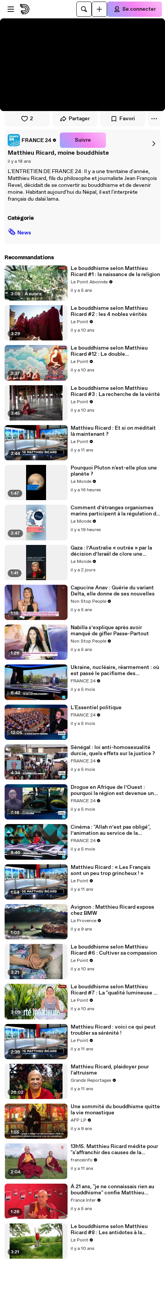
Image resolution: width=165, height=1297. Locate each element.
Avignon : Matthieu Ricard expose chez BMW (112, 910)
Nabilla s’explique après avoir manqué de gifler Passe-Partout (110, 631)
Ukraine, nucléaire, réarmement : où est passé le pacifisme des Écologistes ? (115, 670)
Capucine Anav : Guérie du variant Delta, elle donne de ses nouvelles (113, 591)
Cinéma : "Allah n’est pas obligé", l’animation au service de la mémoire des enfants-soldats (111, 830)
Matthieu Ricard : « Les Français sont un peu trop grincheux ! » (110, 870)
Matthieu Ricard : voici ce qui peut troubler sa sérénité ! (113, 1030)
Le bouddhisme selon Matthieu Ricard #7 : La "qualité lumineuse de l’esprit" (115, 990)
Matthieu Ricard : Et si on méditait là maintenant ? (113, 431)
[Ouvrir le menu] (11, 9)
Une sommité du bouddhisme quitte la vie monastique (115, 1110)
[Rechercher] (84, 9)
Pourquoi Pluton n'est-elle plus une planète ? (114, 471)
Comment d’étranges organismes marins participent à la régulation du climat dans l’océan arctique (115, 511)
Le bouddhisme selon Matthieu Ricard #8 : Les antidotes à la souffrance (109, 1229)
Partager (79, 118)
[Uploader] (99, 9)
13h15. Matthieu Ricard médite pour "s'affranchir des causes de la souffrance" (114, 1149)
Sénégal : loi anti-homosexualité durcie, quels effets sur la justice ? (113, 750)
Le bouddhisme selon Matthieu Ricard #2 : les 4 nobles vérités (109, 311)
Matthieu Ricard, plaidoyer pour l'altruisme (110, 1070)
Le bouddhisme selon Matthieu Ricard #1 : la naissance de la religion (115, 271)
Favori (127, 118)
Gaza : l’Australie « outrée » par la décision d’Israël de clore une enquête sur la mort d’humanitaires (114, 551)
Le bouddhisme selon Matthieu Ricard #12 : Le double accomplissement (109, 351)
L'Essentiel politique (96, 708)
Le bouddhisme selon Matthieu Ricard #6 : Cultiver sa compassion (114, 950)
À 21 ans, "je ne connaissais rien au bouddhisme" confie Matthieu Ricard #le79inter (112, 1190)
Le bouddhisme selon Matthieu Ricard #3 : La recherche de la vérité (115, 391)
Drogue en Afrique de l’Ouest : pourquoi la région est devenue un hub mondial (112, 790)
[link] (32, 140)
